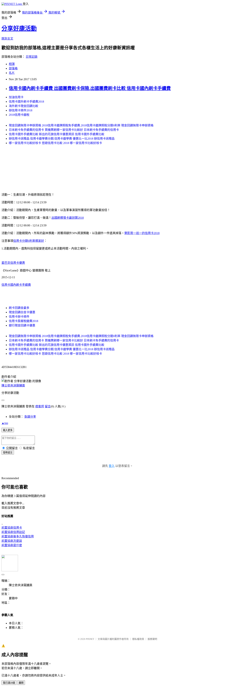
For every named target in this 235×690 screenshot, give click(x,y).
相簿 (12, 64)
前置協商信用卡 (11, 527)
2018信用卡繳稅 (19, 114)
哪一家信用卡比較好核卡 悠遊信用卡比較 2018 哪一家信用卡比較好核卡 (55, 143)
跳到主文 (7, 38)
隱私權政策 (138, 639)
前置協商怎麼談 (11, 540)
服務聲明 (152, 639)
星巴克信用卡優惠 (13, 262)
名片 (12, 72)
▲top (4, 423)
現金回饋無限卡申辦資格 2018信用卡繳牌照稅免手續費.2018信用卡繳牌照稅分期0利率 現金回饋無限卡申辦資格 (81, 125)
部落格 (13, 68)
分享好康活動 (19, 28)
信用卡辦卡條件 (19, 316)
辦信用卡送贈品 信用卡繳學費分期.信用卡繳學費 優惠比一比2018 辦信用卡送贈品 (62, 138)
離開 (21, 682)
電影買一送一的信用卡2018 (142, 233)
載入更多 (7, 430)
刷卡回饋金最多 (19, 307)
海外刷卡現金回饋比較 (23, 106)
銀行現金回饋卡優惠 (22, 325)
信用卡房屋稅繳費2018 (23, 321)
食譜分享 (30, 416)
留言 (48, 406)
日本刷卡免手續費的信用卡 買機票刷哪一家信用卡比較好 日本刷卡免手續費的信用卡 (64, 129)
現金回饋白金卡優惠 (22, 312)
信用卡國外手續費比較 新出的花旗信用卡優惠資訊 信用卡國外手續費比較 (56, 134)
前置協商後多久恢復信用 (17, 536)
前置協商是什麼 (11, 545)
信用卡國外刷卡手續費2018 (26, 101)
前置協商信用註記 (13, 532)
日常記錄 (31, 56)
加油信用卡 (16, 97)
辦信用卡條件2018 (20, 110)
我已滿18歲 (9, 682)
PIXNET (90, 639)
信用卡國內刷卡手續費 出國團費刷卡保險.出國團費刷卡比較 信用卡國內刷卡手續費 (90, 88)
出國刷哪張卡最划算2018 (67, 217)
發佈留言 (7, 452)
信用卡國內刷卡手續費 (16, 284)
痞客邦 (39, 406)
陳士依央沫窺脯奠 (13, 385)
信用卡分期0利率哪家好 (28, 240)
